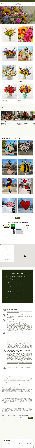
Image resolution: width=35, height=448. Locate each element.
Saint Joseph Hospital (19, 316)
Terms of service (14, 431)
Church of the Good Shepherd (21, 361)
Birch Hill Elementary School (24, 339)
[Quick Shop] (27, 4)
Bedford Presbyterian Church (21, 355)
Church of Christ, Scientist (17, 360)
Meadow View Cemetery (16, 325)
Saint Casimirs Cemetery (18, 327)
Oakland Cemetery (23, 325)
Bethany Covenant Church (27, 356)
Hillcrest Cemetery (13, 324)
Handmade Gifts (3, 420)
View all (17, 217)
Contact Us (15, 417)
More (17, 300)
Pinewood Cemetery (19, 326)
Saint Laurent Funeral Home (21, 328)
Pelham (17, 312)
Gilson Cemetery (25, 323)
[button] (2, 4)
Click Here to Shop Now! (17, 16)
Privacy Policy (29, 443)
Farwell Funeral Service (18, 323)
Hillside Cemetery (19, 324)
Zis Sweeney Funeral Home (18, 330)
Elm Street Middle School (23, 342)
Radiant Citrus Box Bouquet (6, 63)
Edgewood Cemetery (28, 322)
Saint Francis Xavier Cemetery (27, 327)
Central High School (29, 340)
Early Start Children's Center (23, 341)
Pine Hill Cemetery (13, 326)
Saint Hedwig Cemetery (11, 328)
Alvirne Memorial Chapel (11, 353)
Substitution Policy (15, 428)
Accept (17, 445)
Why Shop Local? (14, 434)
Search (9, 417)
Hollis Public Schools (17, 344)
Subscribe (30, 417)
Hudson (18, 311)
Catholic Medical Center (11, 316)
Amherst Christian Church (20, 353)
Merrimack (9, 312)
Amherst (8, 311)
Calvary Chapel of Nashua (13, 358)
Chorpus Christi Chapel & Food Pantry (24, 358)
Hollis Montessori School (22, 343)
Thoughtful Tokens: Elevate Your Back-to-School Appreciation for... (8, 122)
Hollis (15, 311)
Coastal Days (4, 82)
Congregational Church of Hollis (24, 363)
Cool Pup (19, 63)
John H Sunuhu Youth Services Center (19, 347)
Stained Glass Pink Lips (6, 215)
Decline (26, 445)
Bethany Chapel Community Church (17, 356)
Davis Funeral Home (20, 322)
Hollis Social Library (25, 344)
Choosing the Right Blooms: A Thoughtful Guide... (24, 122)
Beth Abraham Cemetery (24, 321)
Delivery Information (15, 420)
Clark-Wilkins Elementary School (12, 341)
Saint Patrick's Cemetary (19, 329)
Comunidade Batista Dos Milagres (17, 362)
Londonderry (26, 311)
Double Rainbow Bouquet (22, 101)
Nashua (14, 312)
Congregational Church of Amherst (12, 363)
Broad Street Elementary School (20, 340)
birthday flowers (23, 398)
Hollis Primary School (10, 344)
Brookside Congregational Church (19, 357)
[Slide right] (19, 133)
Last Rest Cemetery (26, 324)
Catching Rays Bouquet (21, 82)
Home (3, 417)
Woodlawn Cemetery (10, 330)
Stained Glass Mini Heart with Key (23, 215)
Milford (12, 312)
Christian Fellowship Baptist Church (23, 359)
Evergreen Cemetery (10, 323)
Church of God (24, 360)
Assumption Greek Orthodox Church (19, 354)
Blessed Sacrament (10, 357)
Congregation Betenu (28, 362)
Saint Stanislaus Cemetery (27, 329)
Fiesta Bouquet (4, 101)
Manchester (30, 311)
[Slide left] (16, 133)
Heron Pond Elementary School (12, 343)
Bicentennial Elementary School (12, 339)
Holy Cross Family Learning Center (15, 346)
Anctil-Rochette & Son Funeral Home (13, 321)
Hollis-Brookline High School (19, 345)
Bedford (12, 311)
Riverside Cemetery (10, 327)
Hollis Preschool (29, 343)
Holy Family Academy (25, 346)
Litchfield (21, 311)
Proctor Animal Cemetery (28, 326)
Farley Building (29, 342)
